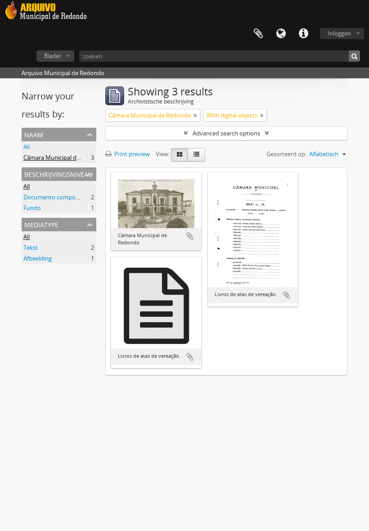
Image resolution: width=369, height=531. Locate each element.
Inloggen (339, 33)
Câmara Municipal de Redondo (64, 157)
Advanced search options (226, 133)
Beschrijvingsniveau (58, 173)
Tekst (30, 247)
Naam (33, 134)
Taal (281, 33)
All (26, 147)
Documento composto (53, 197)
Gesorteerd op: (286, 154)
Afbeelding (37, 258)
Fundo (32, 208)
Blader (52, 56)
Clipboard (258, 33)
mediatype (41, 224)
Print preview (131, 154)
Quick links (303, 33)
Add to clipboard (189, 236)
